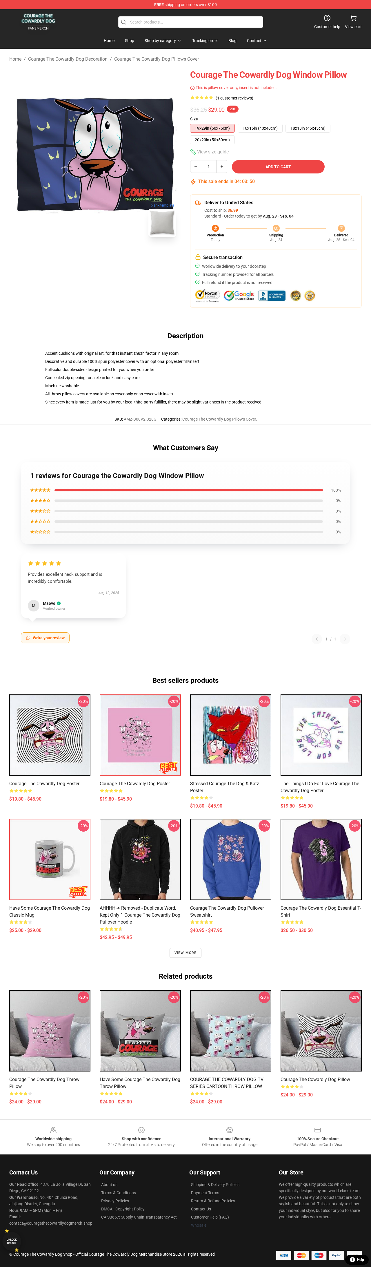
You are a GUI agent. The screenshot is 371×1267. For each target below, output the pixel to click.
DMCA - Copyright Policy (123, 1209)
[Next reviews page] (345, 639)
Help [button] (360, 1260)
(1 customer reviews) (234, 98)
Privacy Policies (115, 1201)
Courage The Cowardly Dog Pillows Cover (156, 59)
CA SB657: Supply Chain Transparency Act (139, 1217)
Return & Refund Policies (213, 1201)
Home (15, 59)
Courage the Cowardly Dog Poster (44, 783)
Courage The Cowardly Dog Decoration (68, 59)
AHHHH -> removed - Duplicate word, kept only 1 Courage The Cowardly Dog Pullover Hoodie (140, 915)
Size (194, 119)
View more (185, 953)
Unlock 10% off (12, 1241)
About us (109, 1184)
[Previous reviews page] (317, 639)
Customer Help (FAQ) (210, 1217)
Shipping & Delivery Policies (215, 1184)
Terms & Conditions (118, 1192)
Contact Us (201, 1209)
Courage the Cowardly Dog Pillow (315, 1079)
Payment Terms (205, 1192)
